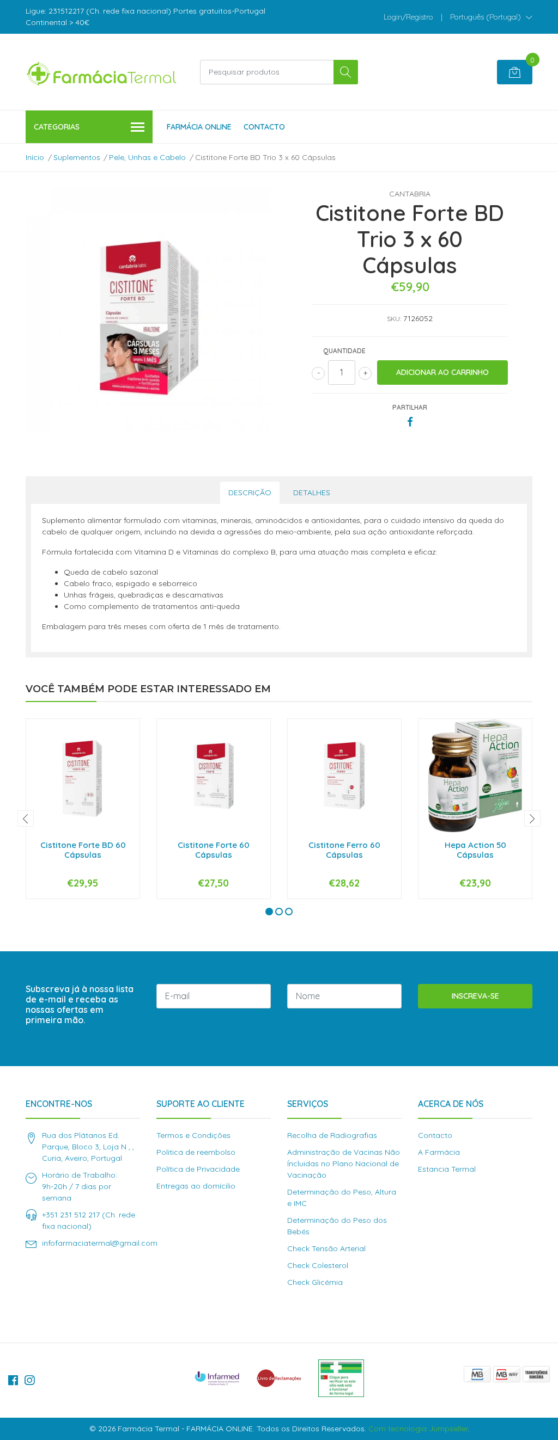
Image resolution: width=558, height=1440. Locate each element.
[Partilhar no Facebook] (410, 422)
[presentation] (25, 818)
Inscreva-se (475, 996)
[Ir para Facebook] (13, 1380)
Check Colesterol (317, 1265)
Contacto (264, 127)
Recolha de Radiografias (332, 1135)
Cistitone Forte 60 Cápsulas (214, 850)
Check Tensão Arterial (326, 1248)
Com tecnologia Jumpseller (418, 1428)
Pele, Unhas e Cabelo (147, 157)
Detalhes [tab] (311, 492)
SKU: (394, 319)
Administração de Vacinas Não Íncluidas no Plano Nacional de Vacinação (343, 1163)
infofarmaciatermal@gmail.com (99, 1243)
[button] (491, 17)
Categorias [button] (57, 127)
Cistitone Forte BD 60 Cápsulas (83, 850)
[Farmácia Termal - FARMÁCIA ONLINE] (102, 72)
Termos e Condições (193, 1135)
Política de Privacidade (198, 1169)
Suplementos (76, 157)
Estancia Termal (447, 1169)
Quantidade (344, 351)
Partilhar (409, 407)
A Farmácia (439, 1152)
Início (35, 157)
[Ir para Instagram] (29, 1380)
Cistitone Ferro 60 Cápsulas (344, 850)
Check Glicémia (315, 1282)
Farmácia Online (199, 127)
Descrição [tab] (249, 492)
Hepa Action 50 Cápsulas (475, 850)
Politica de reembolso (195, 1152)
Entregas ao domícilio (195, 1186)
